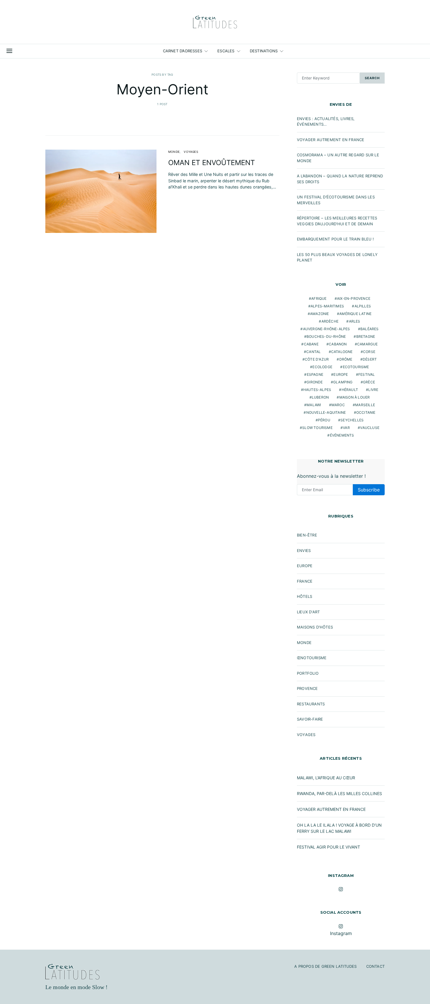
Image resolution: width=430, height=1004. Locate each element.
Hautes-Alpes (317, 389)
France (304, 581)
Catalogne (342, 351)
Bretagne (365, 336)
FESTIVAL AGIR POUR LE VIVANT (328, 846)
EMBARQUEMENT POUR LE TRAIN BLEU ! (335, 239)
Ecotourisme (356, 367)
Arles (354, 321)
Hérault (350, 389)
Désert (370, 359)
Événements (342, 435)
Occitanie (366, 412)
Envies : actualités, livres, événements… (326, 121)
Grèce (369, 382)
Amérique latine (355, 313)
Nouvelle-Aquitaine (326, 412)
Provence (307, 688)
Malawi (314, 405)
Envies (304, 550)
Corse (369, 351)
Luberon (320, 397)
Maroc (338, 405)
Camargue (367, 344)
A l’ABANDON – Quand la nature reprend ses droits (340, 179)
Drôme (345, 359)
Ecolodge (322, 367)
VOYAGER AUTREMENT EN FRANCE (330, 139)
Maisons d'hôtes (315, 627)
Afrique (318, 298)
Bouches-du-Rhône (326, 336)
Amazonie (319, 313)
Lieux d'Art (308, 612)
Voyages (191, 151)
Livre (373, 389)
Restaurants (311, 704)
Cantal (313, 351)
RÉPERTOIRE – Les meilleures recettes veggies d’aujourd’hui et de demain (337, 221)
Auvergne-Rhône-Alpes (326, 329)
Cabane (311, 344)
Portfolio (308, 673)
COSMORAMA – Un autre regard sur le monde (338, 158)
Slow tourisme (317, 427)
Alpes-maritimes (327, 306)
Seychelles (352, 420)
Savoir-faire (310, 719)
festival (366, 374)
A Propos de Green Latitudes (325, 966)
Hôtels (304, 596)
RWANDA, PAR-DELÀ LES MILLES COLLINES (339, 793)
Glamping (343, 382)
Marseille (365, 405)
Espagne (315, 374)
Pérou (324, 420)
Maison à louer (354, 397)
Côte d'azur (317, 359)
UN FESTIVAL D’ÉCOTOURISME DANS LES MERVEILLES (336, 200)
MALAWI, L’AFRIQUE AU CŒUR (326, 777)
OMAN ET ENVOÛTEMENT (211, 162)
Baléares (369, 329)
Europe (340, 374)
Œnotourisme (311, 657)
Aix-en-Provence (353, 298)
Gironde (315, 382)
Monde (174, 151)
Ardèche (329, 321)
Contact (375, 966)
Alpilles (363, 306)
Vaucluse (369, 427)
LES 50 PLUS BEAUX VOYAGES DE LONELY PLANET (337, 257)
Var (346, 427)
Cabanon (338, 344)
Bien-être (307, 535)
